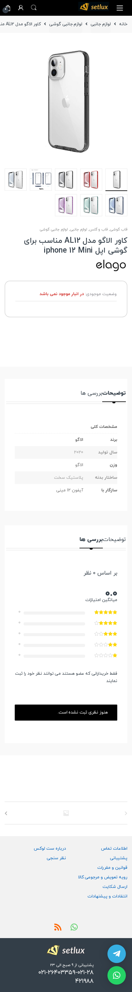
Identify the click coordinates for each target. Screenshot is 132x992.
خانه (123, 24)
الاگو (79, 440)
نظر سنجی (56, 858)
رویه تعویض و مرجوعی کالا (102, 877)
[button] (116, 975)
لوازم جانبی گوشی (66, 24)
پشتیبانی (118, 858)
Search (33, 7)
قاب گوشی (118, 229)
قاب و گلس (98, 229)
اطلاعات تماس (114, 849)
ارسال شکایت (115, 887)
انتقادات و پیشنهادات (107, 896)
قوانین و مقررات (112, 868)
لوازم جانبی (101, 24)
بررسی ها (91, 394)
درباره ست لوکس (50, 849)
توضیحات (114, 394)
